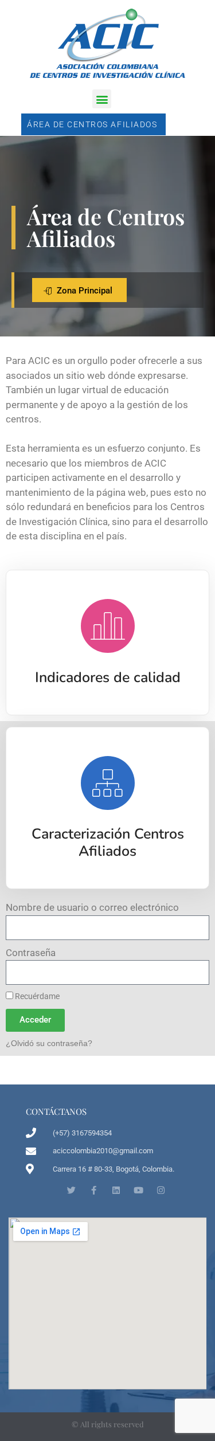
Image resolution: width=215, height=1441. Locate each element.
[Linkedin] (116, 1190)
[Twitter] (71, 1190)
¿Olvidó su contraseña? (49, 1043)
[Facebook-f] (93, 1190)
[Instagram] (161, 1190)
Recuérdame (36, 996)
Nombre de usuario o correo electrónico (92, 907)
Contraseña (31, 952)
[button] (101, 98)
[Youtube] (138, 1190)
